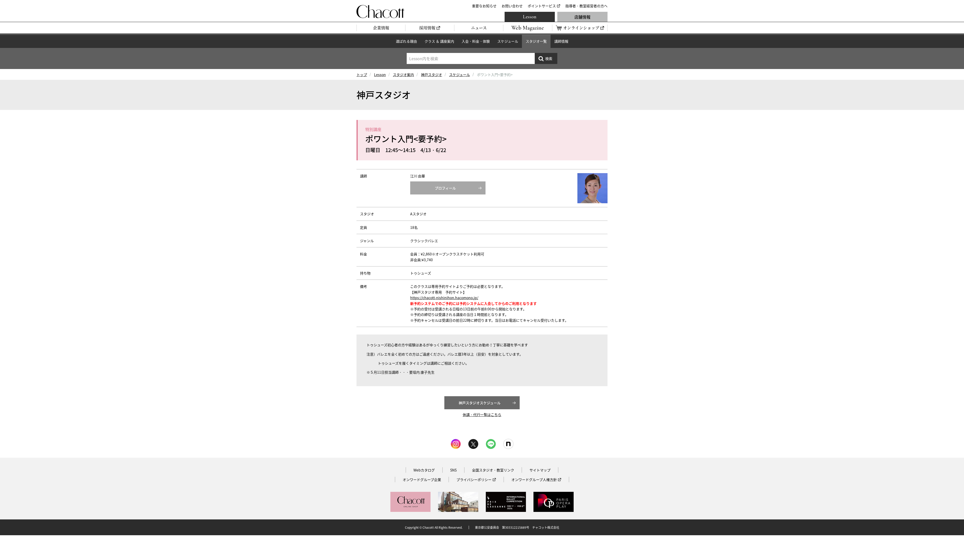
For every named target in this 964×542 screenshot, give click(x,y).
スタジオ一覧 (536, 41)
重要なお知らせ (484, 5)
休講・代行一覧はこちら (482, 414)
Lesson (529, 17)
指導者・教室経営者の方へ (586, 5)
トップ (361, 74)
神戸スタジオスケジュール (480, 402)
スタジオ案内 (403, 74)
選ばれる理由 (406, 41)
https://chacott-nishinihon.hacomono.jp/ (444, 297)
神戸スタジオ (431, 74)
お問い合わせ (512, 5)
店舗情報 (582, 17)
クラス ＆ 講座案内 (439, 41)
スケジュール (507, 41)
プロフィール (445, 187)
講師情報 (561, 41)
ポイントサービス (542, 5)
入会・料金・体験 (476, 41)
